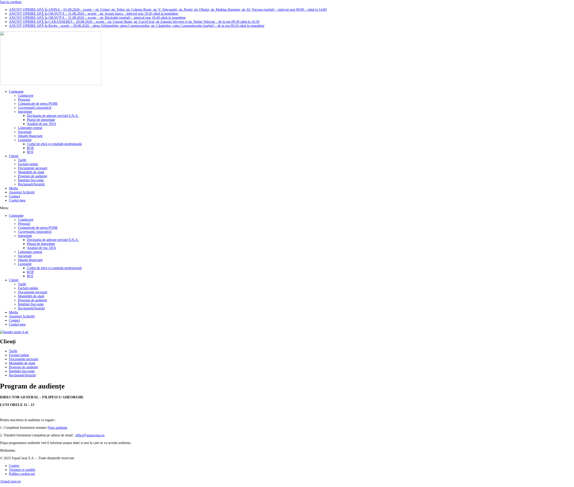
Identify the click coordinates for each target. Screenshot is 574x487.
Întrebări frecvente (31, 180)
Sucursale (25, 132)
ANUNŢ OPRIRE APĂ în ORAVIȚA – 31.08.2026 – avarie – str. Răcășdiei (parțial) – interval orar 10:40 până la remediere (97, 17)
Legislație (25, 140)
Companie (16, 91)
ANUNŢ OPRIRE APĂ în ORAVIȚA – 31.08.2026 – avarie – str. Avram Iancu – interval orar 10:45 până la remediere (93, 13)
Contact (14, 196)
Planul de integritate (41, 120)
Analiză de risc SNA (41, 124)
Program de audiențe (32, 176)
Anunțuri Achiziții (22, 192)
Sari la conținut (10, 2)
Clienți (13, 156)
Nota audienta (57, 427)
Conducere (25, 95)
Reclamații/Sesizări (31, 184)
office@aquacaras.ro (89, 435)
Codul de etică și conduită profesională (54, 144)
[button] (287, 208)
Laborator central (30, 128)
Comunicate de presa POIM (37, 103)
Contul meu (17, 200)
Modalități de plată (31, 172)
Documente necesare (32, 168)
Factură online (28, 164)
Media (13, 188)
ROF (30, 148)
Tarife (22, 160)
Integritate (25, 112)
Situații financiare (30, 136)
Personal (24, 99)
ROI (30, 152)
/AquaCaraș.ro (10, 481)
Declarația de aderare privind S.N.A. (53, 116)
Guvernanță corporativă (34, 107)
